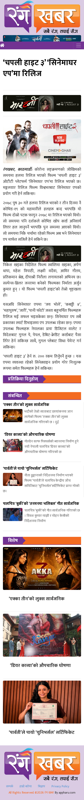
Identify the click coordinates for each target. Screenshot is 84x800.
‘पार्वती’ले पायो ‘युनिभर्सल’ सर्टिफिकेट (41, 732)
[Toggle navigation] (78, 45)
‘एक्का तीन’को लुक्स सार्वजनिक (36, 599)
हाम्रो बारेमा (26, 786)
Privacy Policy (60, 786)
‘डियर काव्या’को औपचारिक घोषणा (40, 665)
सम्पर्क (9, 786)
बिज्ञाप (41, 786)
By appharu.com (65, 792)
